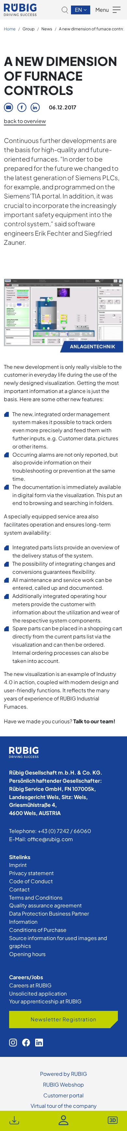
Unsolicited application (38, 993)
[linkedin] (39, 1042)
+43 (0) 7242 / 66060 (64, 830)
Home (10, 28)
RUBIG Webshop (63, 1084)
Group (28, 28)
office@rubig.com (50, 839)
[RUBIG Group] (20, 10)
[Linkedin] (35, 107)
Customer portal (63, 1095)
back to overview (25, 121)
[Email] (8, 107)
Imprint (18, 864)
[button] (65, 10)
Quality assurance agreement (45, 905)
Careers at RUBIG (30, 985)
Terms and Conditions (36, 897)
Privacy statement (31, 873)
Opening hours (27, 953)
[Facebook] (21, 107)
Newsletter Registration (63, 1019)
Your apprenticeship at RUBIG (45, 1001)
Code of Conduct (31, 881)
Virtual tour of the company (64, 1105)
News (46, 28)
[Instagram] (13, 1042)
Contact (19, 889)
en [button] (79, 9)
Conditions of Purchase (37, 929)
